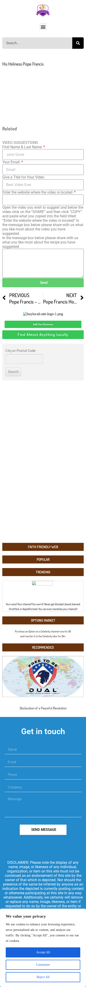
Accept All (43, 952)
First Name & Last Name (22, 147)
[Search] (78, 43)
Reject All (43, 977)
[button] (43, 26)
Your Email (11, 162)
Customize (43, 964)
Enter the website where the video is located (37, 192)
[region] (43, 948)
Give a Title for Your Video (23, 177)
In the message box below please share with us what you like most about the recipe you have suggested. (40, 242)
